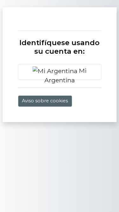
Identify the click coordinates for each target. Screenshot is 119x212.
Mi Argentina (65, 73)
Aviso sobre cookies (45, 101)
